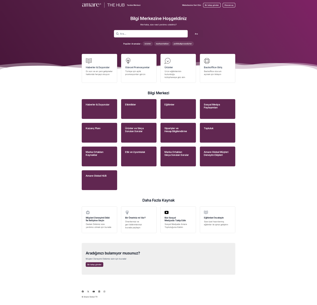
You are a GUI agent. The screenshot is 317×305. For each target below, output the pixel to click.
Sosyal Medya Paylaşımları (212, 106)
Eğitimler (169, 104)
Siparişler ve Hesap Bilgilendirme (175, 130)
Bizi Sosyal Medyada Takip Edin (175, 219)
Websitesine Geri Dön (191, 5)
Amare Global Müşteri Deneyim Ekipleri (216, 153)
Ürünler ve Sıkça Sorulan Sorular (134, 130)
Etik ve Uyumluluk (135, 152)
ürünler (148, 44)
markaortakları (162, 44)
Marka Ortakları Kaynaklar (94, 153)
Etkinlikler (130, 104)
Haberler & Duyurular (98, 67)
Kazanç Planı (93, 128)
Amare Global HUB (96, 175)
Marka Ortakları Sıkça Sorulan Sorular (176, 153)
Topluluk (208, 128)
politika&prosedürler (183, 44)
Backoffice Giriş (213, 67)
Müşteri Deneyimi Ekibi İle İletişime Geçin (98, 219)
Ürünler (169, 67)
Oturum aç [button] (229, 5)
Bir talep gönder (212, 5)
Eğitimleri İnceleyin (214, 217)
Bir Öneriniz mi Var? (135, 217)
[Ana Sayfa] (103, 5)
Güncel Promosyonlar (137, 67)
